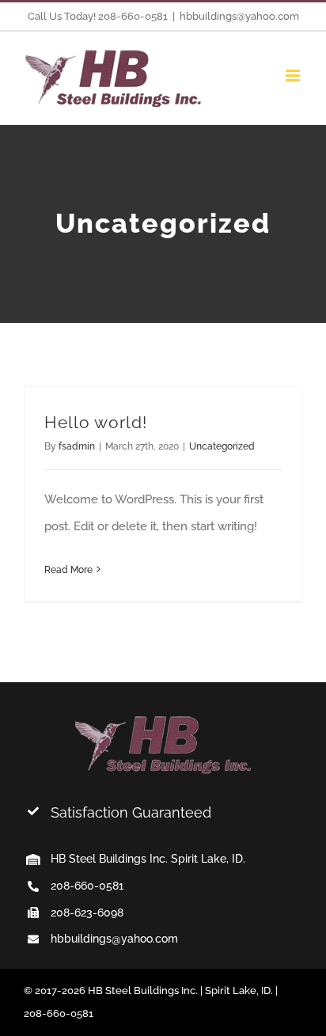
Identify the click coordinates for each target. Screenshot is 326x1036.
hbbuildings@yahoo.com (239, 16)
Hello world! (95, 422)
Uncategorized (222, 446)
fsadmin (77, 446)
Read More (68, 569)
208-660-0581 (87, 885)
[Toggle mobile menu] (294, 75)
